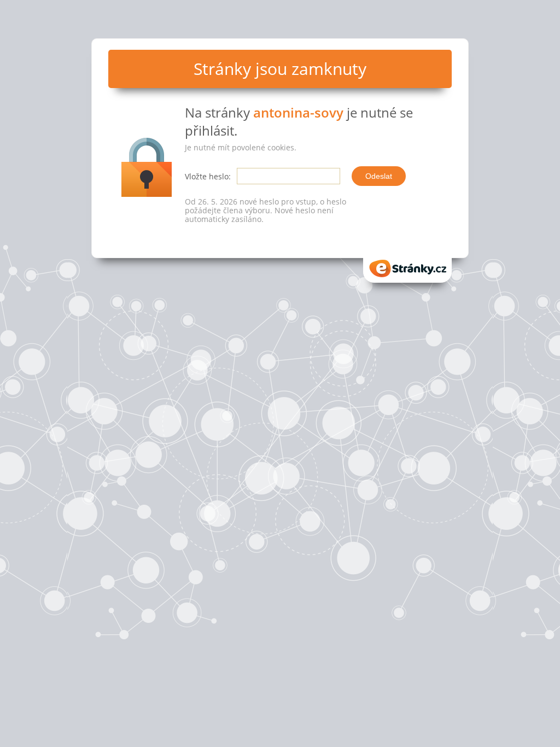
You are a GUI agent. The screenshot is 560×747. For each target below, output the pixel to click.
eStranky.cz (407, 265)
